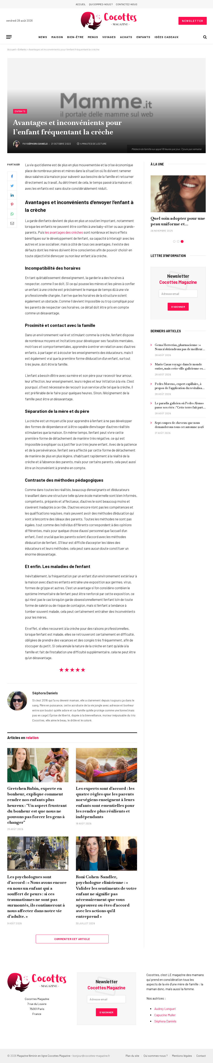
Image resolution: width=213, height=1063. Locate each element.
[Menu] (9, 37)
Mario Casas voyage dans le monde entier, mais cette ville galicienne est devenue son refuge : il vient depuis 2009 (179, 366)
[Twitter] (12, 185)
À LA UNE (157, 164)
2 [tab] (178, 241)
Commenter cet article (72, 939)
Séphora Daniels (37, 143)
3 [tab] (182, 241)
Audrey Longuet (165, 1009)
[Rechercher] (204, 37)
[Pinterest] (12, 204)
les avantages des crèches (64, 232)
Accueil (81, 4)
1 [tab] (174, 241)
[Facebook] (12, 176)
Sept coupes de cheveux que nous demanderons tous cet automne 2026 (179, 425)
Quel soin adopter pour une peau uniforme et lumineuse (178, 221)
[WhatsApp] (12, 213)
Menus (93, 37)
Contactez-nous (126, 4)
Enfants (143, 37)
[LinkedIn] (12, 195)
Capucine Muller (165, 1015)
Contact (201, 1055)
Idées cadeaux (166, 37)
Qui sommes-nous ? (101, 4)
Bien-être (75, 37)
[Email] (12, 223)
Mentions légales (182, 1055)
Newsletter (192, 20)
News (42, 37)
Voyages (109, 37)
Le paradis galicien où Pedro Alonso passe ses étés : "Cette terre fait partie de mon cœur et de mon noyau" (180, 405)
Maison (57, 37)
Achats (126, 37)
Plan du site (132, 1055)
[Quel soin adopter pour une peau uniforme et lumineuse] (178, 193)
